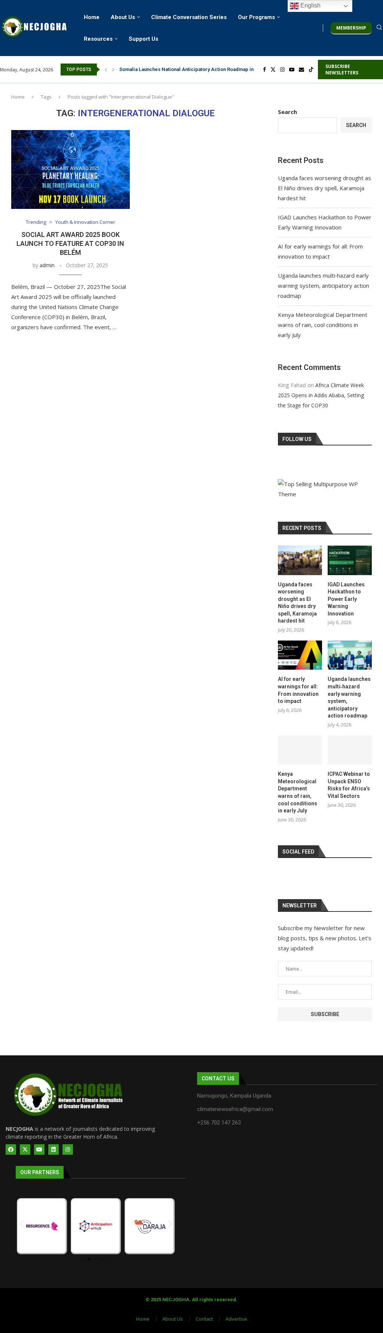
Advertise (236, 1318)
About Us (123, 17)
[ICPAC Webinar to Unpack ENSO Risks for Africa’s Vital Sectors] (350, 750)
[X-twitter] (25, 1149)
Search (287, 111)
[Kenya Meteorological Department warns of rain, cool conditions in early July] (300, 750)
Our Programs (256, 17)
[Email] (301, 69)
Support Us (143, 39)
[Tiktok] (311, 69)
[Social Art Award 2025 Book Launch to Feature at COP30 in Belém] (70, 169)
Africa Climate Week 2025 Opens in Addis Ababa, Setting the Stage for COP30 (321, 395)
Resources (98, 39)
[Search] (379, 28)
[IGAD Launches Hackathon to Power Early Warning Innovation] (350, 560)
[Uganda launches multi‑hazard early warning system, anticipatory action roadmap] (350, 655)
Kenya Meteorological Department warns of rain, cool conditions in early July (322, 325)
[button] (106, 69)
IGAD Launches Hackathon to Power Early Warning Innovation (346, 599)
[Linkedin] (53, 1149)
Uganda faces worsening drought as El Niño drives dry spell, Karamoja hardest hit (324, 188)
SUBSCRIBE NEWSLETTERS (341, 69)
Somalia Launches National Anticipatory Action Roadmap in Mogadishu (199, 69)
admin (47, 265)
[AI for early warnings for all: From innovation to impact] (300, 655)
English (310, 5)
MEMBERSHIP (351, 28)
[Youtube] (292, 69)
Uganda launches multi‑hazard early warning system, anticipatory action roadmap (323, 285)
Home (91, 17)
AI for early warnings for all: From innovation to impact (298, 690)
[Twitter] (273, 69)
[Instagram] (282, 69)
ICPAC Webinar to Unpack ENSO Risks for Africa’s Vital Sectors (349, 785)
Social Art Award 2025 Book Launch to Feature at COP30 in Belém (70, 244)
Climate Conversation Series (189, 17)
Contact (204, 1318)
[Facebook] (264, 69)
